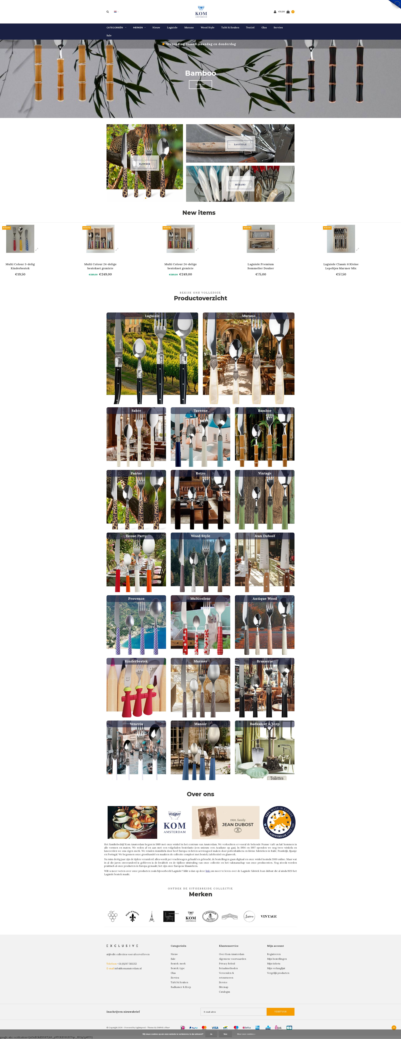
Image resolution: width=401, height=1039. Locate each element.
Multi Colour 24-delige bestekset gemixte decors (20, 266)
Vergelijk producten (278, 972)
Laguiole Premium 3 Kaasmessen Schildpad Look (341, 266)
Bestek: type (178, 968)
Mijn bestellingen (277, 958)
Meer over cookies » (246, 1034)
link (208, 871)
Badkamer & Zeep (181, 987)
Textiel (250, 27)
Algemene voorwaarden (232, 958)
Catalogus (224, 991)
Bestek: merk (178, 963)
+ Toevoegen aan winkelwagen (19, 281)
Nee (225, 1034)
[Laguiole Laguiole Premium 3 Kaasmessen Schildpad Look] (341, 239)
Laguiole (172, 27)
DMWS (160, 1027)
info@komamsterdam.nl (128, 968)
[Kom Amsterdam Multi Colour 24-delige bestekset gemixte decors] (20, 239)
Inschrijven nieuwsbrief (123, 1011)
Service (223, 982)
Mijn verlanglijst (276, 968)
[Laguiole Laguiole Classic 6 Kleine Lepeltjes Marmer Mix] (261, 239)
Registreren (274, 954)
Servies (278, 27)
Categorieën (115, 27)
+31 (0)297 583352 (127, 963)
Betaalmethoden (228, 968)
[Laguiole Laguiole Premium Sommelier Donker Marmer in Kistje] (181, 239)
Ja (211, 1034)
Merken (138, 27)
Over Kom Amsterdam (231, 954)
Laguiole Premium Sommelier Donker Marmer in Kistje (180, 266)
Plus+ (167, 1027)
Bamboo (144, 164)
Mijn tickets (273, 963)
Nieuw (156, 27)
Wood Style (207, 27)
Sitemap (223, 987)
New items (199, 212)
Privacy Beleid (227, 963)
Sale (109, 35)
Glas (264, 27)
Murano (189, 27)
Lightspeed (140, 1027)
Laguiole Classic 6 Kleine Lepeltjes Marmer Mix (261, 266)
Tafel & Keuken (230, 27)
